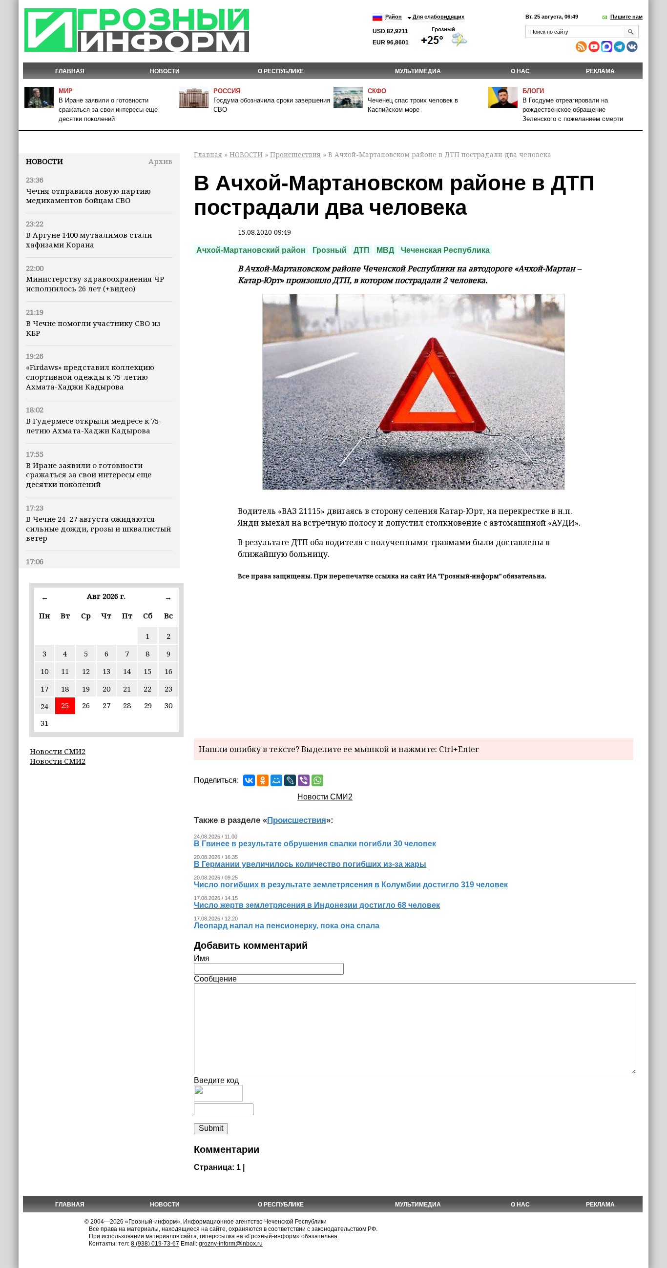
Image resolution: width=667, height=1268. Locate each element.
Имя (201, 958)
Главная (69, 71)
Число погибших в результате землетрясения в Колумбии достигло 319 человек (351, 884)
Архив (160, 161)
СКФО (377, 91)
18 (65, 689)
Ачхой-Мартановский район (251, 250)
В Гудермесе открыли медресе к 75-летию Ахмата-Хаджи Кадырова (94, 425)
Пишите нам (626, 17)
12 (86, 671)
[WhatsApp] (317, 780)
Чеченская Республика (445, 250)
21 (127, 689)
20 (106, 689)
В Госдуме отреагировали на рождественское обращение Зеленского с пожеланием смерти (572, 110)
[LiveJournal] (290, 780)
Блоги (533, 91)
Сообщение (215, 979)
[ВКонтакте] (249, 780)
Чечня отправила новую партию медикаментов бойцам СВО (88, 195)
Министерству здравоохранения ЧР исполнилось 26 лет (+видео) (95, 283)
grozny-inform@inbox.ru (231, 1243)
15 (147, 671)
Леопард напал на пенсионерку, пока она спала (286, 925)
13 (106, 671)
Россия (226, 91)
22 (147, 689)
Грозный (330, 250)
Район (393, 17)
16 (168, 671)
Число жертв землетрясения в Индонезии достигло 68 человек (317, 905)
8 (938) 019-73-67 (155, 1243)
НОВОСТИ (165, 71)
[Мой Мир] (276, 780)
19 (86, 689)
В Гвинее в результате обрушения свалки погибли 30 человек (315, 843)
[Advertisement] (413, 658)
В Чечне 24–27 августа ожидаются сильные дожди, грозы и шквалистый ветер (98, 528)
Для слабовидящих (438, 17)
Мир (66, 91)
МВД (385, 250)
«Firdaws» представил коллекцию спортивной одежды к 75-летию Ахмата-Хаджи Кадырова (90, 376)
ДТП (362, 250)
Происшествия (295, 154)
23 (168, 689)
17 (44, 689)
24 (44, 706)
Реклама (600, 71)
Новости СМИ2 (57, 751)
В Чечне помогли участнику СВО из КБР (93, 328)
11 (65, 671)
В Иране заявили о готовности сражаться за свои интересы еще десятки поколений (108, 110)
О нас (520, 71)
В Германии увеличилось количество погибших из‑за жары (310, 864)
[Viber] (304, 780)
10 (44, 671)
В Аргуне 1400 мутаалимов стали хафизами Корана (89, 239)
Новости (44, 161)
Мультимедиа (418, 71)
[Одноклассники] (263, 780)
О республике (281, 71)
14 (127, 671)
